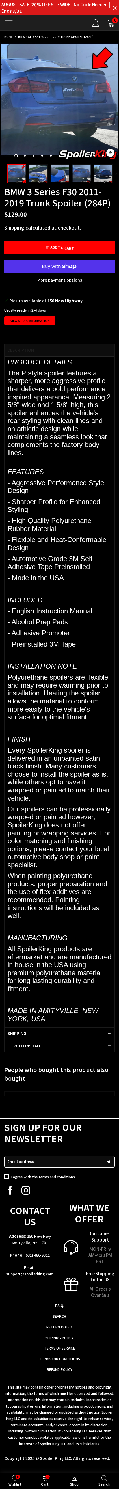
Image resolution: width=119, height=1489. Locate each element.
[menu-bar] (11, 22)
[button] (3, 174)
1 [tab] (16, 156)
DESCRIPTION (21, 350)
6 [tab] (59, 156)
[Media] (110, 152)
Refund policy (59, 1369)
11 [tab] (103, 156)
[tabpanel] (59, 101)
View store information (29, 321)
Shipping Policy (59, 1337)
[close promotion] (114, 7)
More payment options (59, 280)
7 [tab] (68, 156)
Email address (20, 1161)
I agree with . (43, 1176)
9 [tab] (85, 156)
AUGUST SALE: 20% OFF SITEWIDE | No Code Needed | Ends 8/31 (55, 7)
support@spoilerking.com (30, 1273)
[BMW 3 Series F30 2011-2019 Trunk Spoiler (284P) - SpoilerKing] (59, 101)
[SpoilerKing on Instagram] (26, 1190)
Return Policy (59, 1326)
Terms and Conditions (59, 1358)
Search (59, 1316)
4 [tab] (42, 156)
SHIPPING (17, 1033)
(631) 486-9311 (37, 1255)
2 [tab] (25, 156)
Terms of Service (59, 1347)
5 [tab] (51, 156)
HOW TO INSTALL (24, 1046)
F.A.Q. (59, 1305)
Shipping (14, 227)
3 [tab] (33, 156)
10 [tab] (94, 156)
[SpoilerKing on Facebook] (10, 1190)
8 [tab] (77, 156)
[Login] (95, 23)
